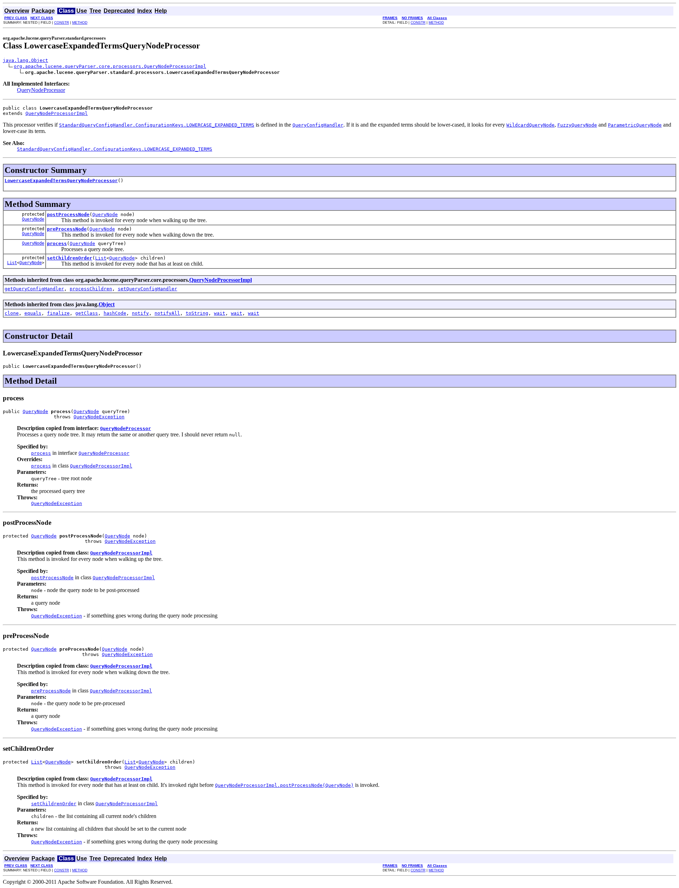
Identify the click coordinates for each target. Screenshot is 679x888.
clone (12, 313)
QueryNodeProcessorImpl (56, 113)
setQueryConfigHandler (147, 288)
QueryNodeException (99, 416)
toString (197, 313)
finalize (58, 313)
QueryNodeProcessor (41, 90)
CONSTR (61, 22)
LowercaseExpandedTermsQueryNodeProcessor (61, 180)
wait (219, 313)
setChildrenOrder (69, 258)
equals (32, 313)
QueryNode (33, 219)
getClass (86, 313)
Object (107, 304)
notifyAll (167, 313)
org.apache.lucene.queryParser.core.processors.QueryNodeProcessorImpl (110, 66)
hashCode (115, 313)
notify (140, 313)
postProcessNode (68, 214)
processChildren (91, 288)
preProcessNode (67, 229)
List (12, 262)
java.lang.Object (25, 60)
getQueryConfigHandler (34, 288)
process (57, 243)
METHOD (79, 22)
